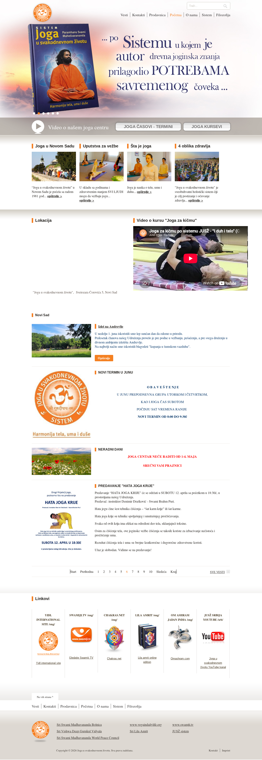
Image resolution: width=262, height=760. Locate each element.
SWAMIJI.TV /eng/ (81, 615)
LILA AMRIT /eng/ (147, 615)
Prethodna (86, 571)
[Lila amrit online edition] (147, 651)
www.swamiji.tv (182, 724)
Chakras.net (114, 658)
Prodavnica (157, 14)
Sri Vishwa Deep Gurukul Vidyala (79, 731)
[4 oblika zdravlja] (197, 180)
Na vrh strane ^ (45, 697)
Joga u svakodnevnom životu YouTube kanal (213, 663)
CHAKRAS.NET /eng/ (114, 617)
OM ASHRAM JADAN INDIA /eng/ (180, 617)
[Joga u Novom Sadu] (54, 180)
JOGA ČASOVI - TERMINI (148, 126)
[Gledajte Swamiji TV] (81, 651)
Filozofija (223, 14)
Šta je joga (141, 146)
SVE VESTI (217, 572)
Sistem (207, 14)
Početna (176, 14)
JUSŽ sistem (180, 731)
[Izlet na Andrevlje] (61, 356)
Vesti (124, 14)
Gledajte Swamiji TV (81, 657)
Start (73, 571)
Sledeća (161, 571)
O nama (192, 14)
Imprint (226, 750)
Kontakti (138, 14)
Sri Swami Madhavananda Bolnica (79, 724)
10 (150, 571)
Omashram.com (180, 658)
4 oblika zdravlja (194, 146)
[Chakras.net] (114, 652)
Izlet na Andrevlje (110, 326)
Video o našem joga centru (78, 127)
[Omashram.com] (180, 652)
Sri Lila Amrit (139, 731)
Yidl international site (48, 663)
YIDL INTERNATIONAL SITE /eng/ (48, 619)
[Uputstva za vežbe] (101, 180)
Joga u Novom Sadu (54, 146)
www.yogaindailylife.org (146, 724)
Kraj (173, 571)
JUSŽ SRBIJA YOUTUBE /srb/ (213, 617)
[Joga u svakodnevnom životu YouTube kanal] (213, 652)
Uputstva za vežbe (100, 146)
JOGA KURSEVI (207, 126)
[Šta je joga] (149, 180)
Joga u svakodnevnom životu (42, 14)
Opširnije (104, 358)
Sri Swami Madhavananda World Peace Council (88, 737)
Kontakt (213, 750)
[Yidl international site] (48, 656)
